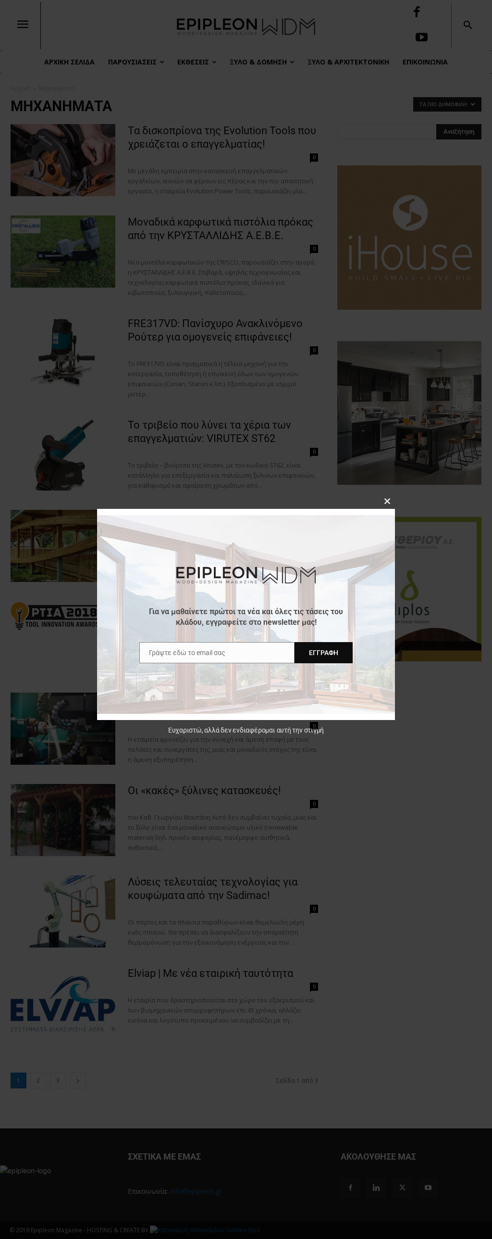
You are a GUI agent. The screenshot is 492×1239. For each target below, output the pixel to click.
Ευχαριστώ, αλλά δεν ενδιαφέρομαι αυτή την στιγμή (246, 730)
